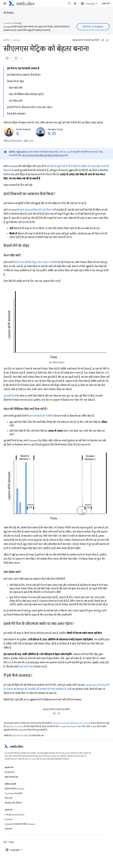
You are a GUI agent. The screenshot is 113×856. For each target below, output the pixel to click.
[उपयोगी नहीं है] (107, 40)
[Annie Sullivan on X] (17, 134)
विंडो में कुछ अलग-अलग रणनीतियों (42, 262)
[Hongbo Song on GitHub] (54, 134)
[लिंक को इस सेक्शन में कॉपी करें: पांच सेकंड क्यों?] (24, 572)
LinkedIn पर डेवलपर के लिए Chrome (20, 824)
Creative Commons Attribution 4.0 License (71, 723)
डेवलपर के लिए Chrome (14, 788)
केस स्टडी (8, 798)
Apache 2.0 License (14, 726)
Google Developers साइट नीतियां (72, 726)
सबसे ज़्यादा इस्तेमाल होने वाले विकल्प (36, 209)
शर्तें (5, 842)
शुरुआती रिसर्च (10, 395)
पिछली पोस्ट (19, 262)
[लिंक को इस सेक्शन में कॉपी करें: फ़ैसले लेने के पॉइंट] (32, 246)
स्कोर (107, 372)
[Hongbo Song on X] (49, 134)
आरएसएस (8, 828)
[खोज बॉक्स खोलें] (69, 3)
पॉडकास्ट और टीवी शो (13, 803)
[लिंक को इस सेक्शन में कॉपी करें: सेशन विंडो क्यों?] (24, 255)
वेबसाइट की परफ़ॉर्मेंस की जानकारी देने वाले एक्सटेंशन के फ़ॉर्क (44, 689)
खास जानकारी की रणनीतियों (41, 415)
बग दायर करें (9, 772)
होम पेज (6, 40)
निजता (11, 842)
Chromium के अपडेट (14, 793)
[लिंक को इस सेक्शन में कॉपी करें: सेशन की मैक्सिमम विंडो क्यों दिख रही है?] (50, 409)
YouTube (9, 819)
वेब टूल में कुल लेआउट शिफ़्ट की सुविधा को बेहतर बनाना (43, 155)
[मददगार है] (103, 40)
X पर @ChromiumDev (14, 814)
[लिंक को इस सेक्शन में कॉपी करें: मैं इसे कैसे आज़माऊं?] (35, 676)
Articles (9, 13)
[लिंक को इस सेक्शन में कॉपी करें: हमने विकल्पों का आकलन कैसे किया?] (58, 194)
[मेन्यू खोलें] (5, 3)
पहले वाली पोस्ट (26, 666)
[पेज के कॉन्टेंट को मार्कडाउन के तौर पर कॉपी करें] (16, 58)
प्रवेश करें (105, 3)
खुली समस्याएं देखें (11, 777)
